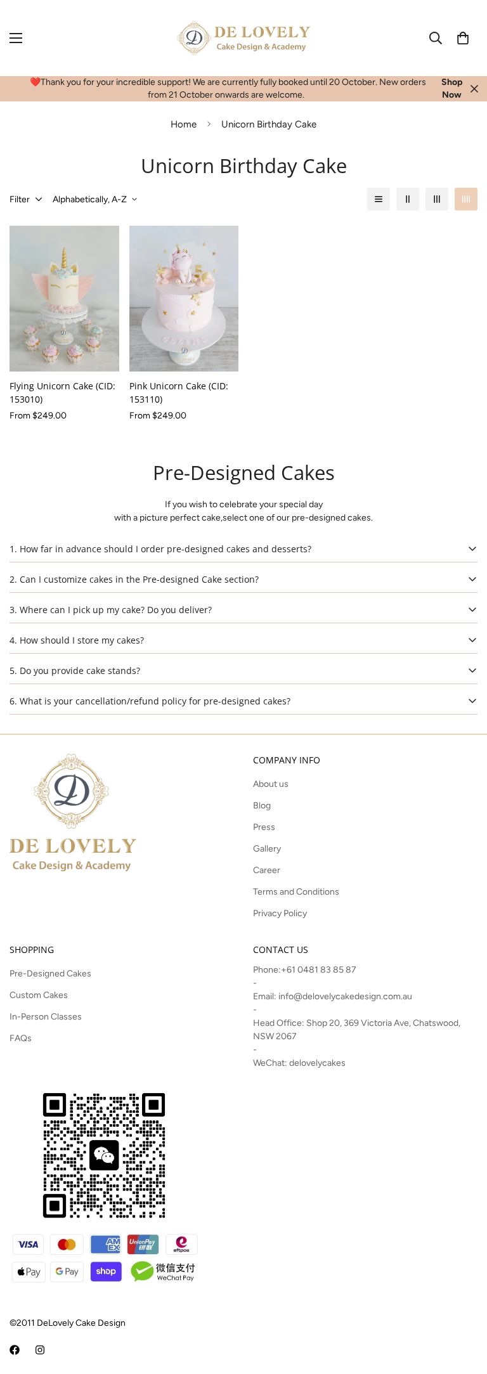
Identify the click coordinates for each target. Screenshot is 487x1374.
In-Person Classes (46, 1016)
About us (271, 784)
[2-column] (407, 199)
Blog (262, 805)
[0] (462, 38)
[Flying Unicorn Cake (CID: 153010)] (64, 299)
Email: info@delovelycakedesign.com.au (332, 996)
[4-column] (466, 199)
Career (266, 870)
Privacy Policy (280, 913)
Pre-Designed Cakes (50, 973)
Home (184, 124)
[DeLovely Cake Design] (15, 1350)
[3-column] (436, 199)
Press (264, 827)
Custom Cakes (39, 995)
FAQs (21, 1038)
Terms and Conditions (296, 891)
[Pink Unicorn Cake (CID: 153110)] (184, 299)
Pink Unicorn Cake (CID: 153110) (178, 392)
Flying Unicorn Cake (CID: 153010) (62, 392)
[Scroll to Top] (462, 1304)
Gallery (267, 848)
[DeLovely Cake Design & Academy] (243, 38)
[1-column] (378, 199)
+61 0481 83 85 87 (318, 969)
